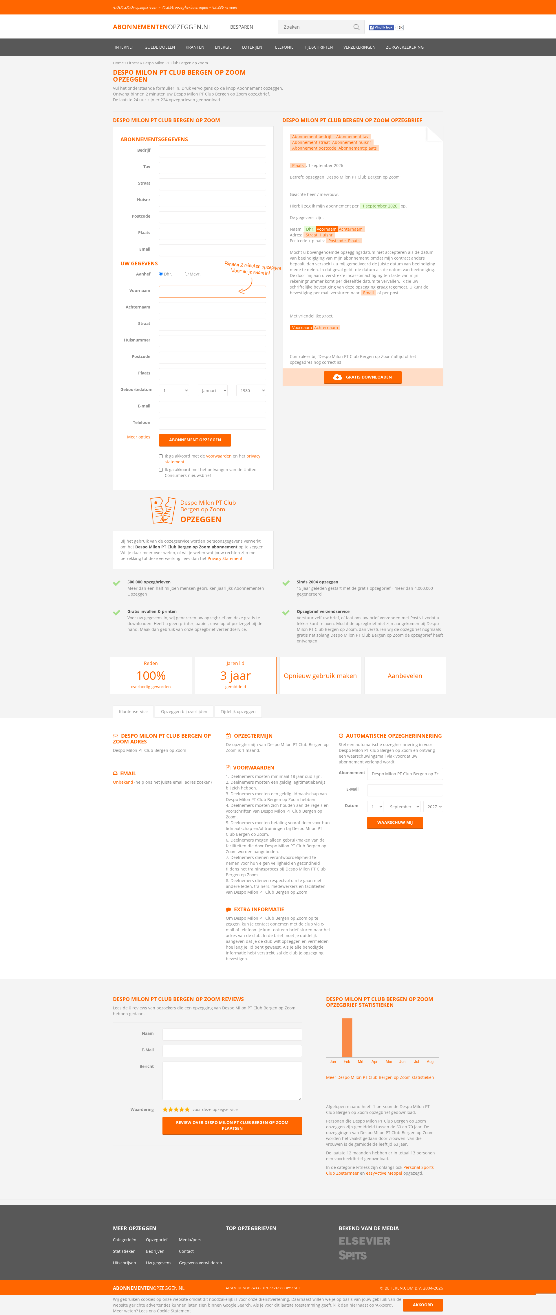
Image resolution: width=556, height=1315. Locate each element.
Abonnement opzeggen (195, 439)
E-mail (144, 406)
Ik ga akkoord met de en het (212, 458)
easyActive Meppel (384, 1173)
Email (144, 249)
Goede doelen (160, 47)
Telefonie (283, 47)
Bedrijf (143, 150)
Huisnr (143, 199)
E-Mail (352, 789)
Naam (148, 1033)
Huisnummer (137, 340)
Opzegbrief (157, 1239)
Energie (223, 47)
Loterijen (252, 47)
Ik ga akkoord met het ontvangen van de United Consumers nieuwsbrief (211, 472)
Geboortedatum (136, 389)
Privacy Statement (225, 558)
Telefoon (141, 422)
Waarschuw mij (395, 822)
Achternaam (138, 307)
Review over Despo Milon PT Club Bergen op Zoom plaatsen (232, 1125)
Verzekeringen (359, 47)
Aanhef (143, 274)
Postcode (141, 216)
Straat (144, 183)
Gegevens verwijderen (200, 1263)
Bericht (147, 1066)
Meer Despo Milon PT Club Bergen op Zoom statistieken (380, 1077)
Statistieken (124, 1251)
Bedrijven (155, 1251)
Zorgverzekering (405, 47)
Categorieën (124, 1239)
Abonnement (351, 772)
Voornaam (139, 290)
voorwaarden (219, 456)
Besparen (241, 27)
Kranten (195, 47)
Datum (352, 805)
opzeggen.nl (162, 26)
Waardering (142, 1109)
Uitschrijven (124, 1263)
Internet (124, 47)
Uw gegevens (158, 1263)
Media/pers (190, 1239)
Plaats (144, 232)
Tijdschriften (318, 47)
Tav (146, 166)
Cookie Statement (174, 1311)
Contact (186, 1251)
